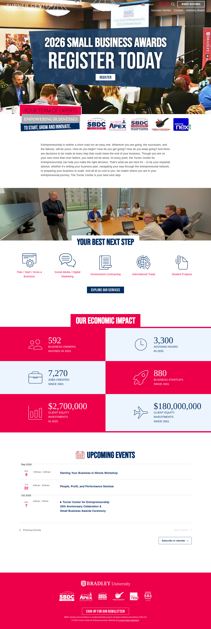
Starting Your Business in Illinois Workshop (89, 473)
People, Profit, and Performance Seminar (87, 486)
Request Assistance (191, 4)
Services (112, 10)
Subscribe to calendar (173, 540)
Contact (178, 10)
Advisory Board (195, 10)
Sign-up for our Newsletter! (105, 611)
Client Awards (139, 10)
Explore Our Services (105, 290)
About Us (99, 10)
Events (124, 10)
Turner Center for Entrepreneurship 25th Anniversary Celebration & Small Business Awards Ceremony (84, 506)
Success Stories (161, 10)
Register (105, 77)
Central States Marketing (128, 620)
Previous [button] (4, 56)
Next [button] (207, 56)
